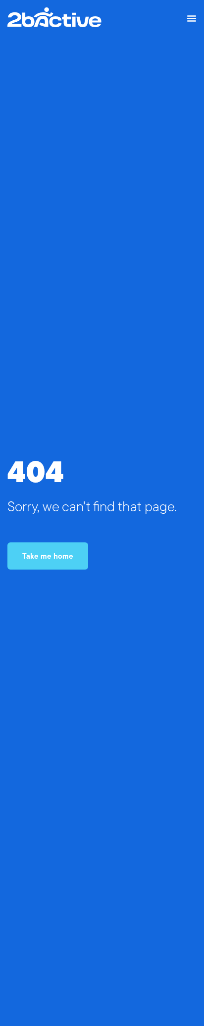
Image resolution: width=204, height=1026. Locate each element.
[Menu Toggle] (192, 18)
